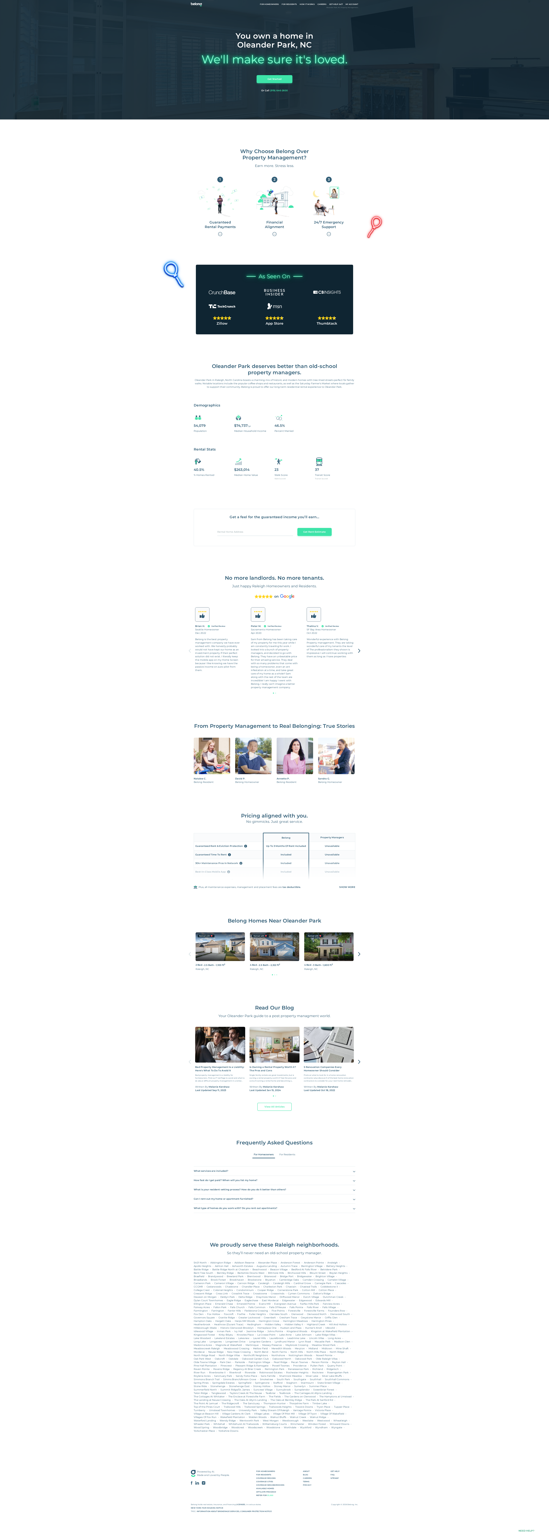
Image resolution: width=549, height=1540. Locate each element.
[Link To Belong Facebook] (193, 1483)
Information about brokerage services (218, 1511)
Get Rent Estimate (314, 532)
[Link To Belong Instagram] (203, 1483)
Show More (347, 887)
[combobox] (255, 533)
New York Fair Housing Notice (207, 1508)
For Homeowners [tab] (264, 1154)
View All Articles (274, 1106)
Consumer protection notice (256, 1511)
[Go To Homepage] (196, 4)
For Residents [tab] (287, 1154)
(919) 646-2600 (279, 90)
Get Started (274, 79)
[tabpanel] (274, 1188)
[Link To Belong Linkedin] (198, 1483)
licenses (240, 1504)
